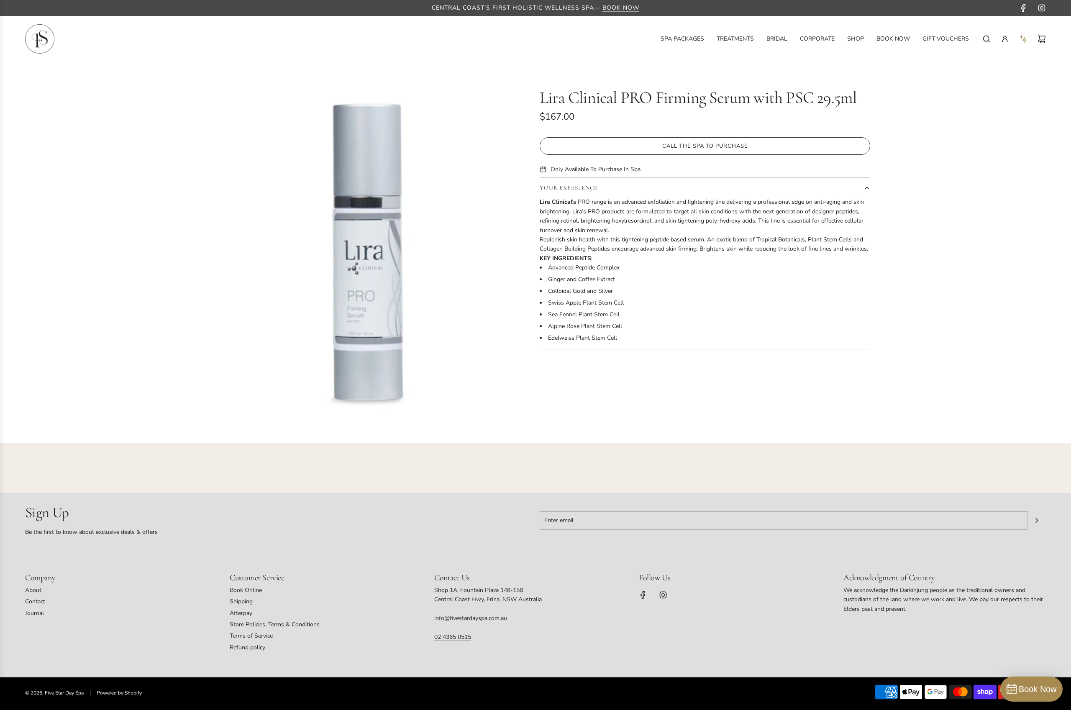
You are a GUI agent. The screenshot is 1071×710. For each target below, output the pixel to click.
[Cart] (1042, 39)
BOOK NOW (620, 8)
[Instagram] (1042, 8)
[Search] (986, 39)
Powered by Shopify (119, 692)
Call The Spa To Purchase (705, 146)
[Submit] (1036, 520)
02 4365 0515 (452, 637)
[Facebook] (1023, 8)
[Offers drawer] (1023, 39)
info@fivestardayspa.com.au (470, 618)
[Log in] (1005, 39)
